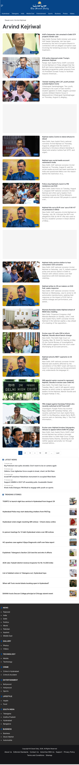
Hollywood (7, 688)
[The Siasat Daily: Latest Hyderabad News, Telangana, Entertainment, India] (40, 5)
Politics (6, 622)
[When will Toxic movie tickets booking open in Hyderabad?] (73, 583)
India (22, 13)
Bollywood (7, 684)
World (5, 626)
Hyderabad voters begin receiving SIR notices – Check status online (29, 522)
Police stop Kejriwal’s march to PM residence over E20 (55, 185)
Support (59, 752)
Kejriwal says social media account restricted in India (55, 161)
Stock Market (8, 737)
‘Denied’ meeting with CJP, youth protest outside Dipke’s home (58, 83)
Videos (72, 13)
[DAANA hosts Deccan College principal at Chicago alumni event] (73, 593)
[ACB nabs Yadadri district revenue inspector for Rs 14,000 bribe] (73, 562)
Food (5, 704)
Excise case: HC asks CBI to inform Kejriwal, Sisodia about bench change (57, 334)
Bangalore (7, 724)
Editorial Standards (20, 752)
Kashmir (6, 632)
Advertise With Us (47, 752)
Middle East (30, 13)
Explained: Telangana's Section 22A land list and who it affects (27, 553)
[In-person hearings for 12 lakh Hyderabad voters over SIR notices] (73, 532)
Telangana (15, 13)
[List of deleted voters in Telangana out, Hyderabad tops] (73, 573)
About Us (8, 752)
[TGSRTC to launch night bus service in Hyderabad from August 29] (73, 501)
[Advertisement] (40, 118)
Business (58, 13)
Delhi (5, 619)
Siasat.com (8, 20)
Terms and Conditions (35, 755)
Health (5, 701)
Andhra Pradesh (9, 717)
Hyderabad (5, 13)
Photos (65, 13)
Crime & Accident (10, 675)
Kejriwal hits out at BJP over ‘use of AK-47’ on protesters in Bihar (59, 208)
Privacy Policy (69, 752)
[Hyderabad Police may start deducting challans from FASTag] (73, 511)
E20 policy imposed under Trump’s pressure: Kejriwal (55, 59)
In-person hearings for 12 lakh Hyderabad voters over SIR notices (28, 532)
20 (46, 453)
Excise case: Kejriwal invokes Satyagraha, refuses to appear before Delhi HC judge (58, 428)
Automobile (7, 740)
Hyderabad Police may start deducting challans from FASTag (26, 512)
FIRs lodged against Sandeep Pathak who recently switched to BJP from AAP (58, 405)
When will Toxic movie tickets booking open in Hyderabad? (26, 583)
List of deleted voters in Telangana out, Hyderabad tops (24, 573)
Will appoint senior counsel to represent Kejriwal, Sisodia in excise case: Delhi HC (58, 381)
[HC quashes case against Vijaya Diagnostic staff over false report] (73, 542)
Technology (7, 662)
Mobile (5, 658)
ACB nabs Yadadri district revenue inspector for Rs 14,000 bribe (28, 563)
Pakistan (6, 629)
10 (40, 453)
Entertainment (41, 13)
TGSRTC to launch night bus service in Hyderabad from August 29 (29, 501)
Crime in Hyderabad (11, 671)
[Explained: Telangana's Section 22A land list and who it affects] (73, 552)
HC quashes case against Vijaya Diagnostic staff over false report (28, 542)
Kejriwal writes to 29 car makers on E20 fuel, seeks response (57, 287)
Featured (6, 612)
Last (57, 453)
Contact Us (34, 752)
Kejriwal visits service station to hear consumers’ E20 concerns (56, 263)
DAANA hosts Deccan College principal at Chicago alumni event (28, 593)
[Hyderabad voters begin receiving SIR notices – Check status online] (73, 521)
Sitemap (49, 755)
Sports (50, 13)
